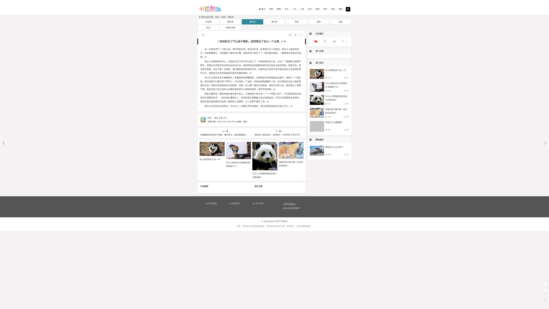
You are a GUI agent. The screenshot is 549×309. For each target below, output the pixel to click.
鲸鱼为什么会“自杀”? (334, 147)
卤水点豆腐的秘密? (291, 208)
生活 (310, 9)
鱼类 (319, 22)
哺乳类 (231, 17)
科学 (325, 9)
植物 (279, 9)
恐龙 (208, 27)
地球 (317, 9)
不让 (225, 118)
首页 (217, 17)
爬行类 (274, 22)
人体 (302, 9)
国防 (341, 9)
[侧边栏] (300, 35)
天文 (287, 9)
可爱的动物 (230, 27)
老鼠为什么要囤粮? (333, 122)
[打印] (290, 35)
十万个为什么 (281, 221)
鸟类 (297, 22)
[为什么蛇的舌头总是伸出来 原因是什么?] (238, 158)
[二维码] (545, 299)
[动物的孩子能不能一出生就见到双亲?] (291, 158)
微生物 (230, 22)
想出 (216, 118)
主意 (221, 118)
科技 (333, 9)
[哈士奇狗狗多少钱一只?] (212, 155)
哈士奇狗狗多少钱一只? (335, 70)
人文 (294, 9)
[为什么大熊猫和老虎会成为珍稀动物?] (264, 169)
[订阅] (325, 41)
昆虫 (341, 22)
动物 (271, 9)
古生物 (208, 22)
